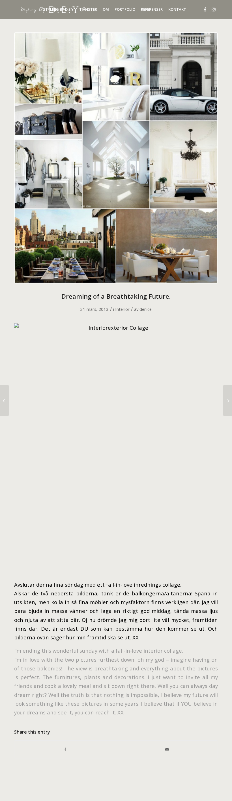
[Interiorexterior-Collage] (116, 157)
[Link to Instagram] (213, 9)
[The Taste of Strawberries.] (227, 400)
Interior (122, 309)
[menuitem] (58, 9)
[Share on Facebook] (65, 749)
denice (145, 309)
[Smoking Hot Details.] (4, 400)
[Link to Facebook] (205, 9)
